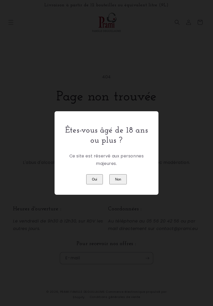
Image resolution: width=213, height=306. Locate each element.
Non (118, 179)
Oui (94, 179)
